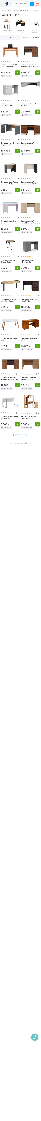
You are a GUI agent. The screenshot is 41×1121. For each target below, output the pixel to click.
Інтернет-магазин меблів (12, 10)
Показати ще (22, 435)
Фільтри (11, 37)
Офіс (27, 10)
